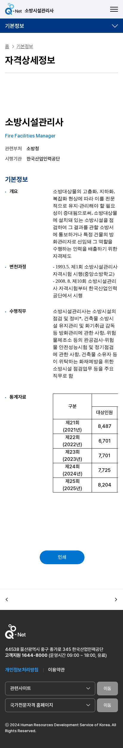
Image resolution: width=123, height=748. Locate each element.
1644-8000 (34, 655)
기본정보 (14, 26)
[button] (6, 599)
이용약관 (56, 670)
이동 (107, 688)
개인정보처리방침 (22, 670)
